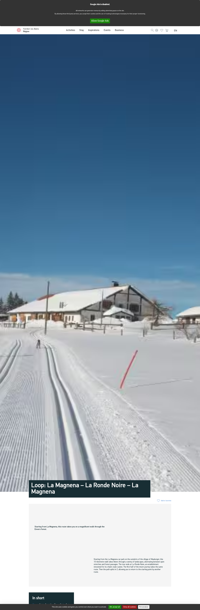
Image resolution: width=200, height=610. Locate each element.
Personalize (143, 607)
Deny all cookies (129, 607)
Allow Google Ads (100, 21)
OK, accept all (115, 607)
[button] (152, 30)
